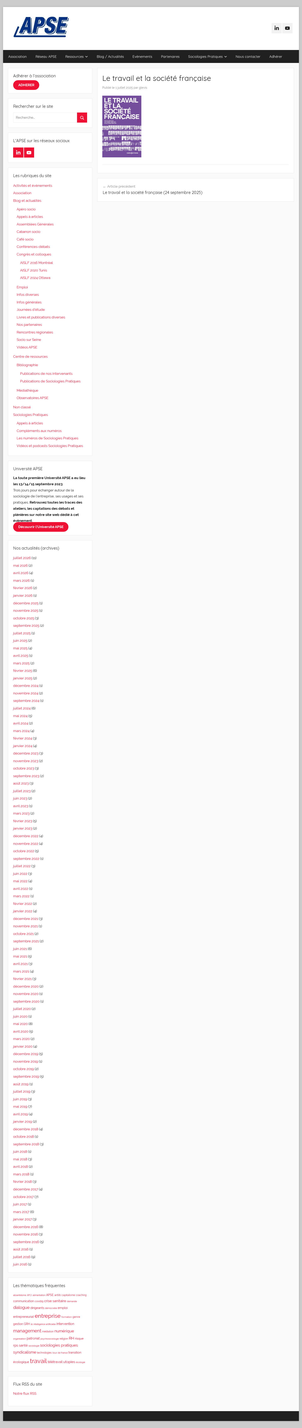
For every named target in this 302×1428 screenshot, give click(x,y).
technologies (44, 1352)
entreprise (48, 1316)
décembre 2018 (25, 1129)
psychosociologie (49, 1338)
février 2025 (22, 671)
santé (23, 1345)
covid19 (39, 1301)
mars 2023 (21, 813)
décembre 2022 (25, 836)
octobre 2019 (23, 1069)
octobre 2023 (23, 768)
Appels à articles (30, 217)
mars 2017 (21, 1212)
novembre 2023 (25, 761)
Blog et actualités (27, 201)
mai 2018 (20, 1159)
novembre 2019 (25, 1061)
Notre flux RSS (24, 1393)
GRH (27, 1324)
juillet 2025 (22, 633)
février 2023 (22, 821)
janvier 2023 (22, 828)
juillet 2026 (22, 558)
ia (32, 1324)
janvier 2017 (22, 1219)
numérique (64, 1331)
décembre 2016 (25, 1227)
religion (64, 1338)
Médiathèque (27, 390)
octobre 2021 (23, 934)
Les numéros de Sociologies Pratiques (47, 438)
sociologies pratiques (59, 1345)
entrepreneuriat (23, 1316)
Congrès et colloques (34, 254)
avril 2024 (20, 723)
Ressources (74, 56)
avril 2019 (20, 1114)
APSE (50, 1295)
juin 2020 (20, 1016)
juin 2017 (20, 1204)
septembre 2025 (26, 625)
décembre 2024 (25, 686)
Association (17, 56)
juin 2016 (20, 1264)
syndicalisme (24, 1352)
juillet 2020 (22, 1009)
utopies (69, 1362)
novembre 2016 (25, 1234)
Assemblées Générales (35, 224)
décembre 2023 (25, 753)
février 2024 (22, 738)
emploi (63, 1308)
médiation (48, 1331)
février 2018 (22, 1182)
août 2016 (21, 1249)
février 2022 (22, 904)
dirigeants (37, 1308)
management (27, 1330)
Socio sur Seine (29, 340)
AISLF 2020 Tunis (33, 270)
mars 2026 (21, 580)
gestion (18, 1324)
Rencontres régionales (35, 332)
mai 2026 (20, 565)
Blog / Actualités (110, 56)
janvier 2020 (22, 1046)
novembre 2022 (25, 844)
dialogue (21, 1307)
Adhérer (275, 56)
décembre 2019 (25, 1054)
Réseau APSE (46, 56)
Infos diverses (28, 295)
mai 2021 (20, 956)
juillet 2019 (21, 1091)
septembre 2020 (26, 1001)
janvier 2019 (22, 1121)
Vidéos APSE (27, 347)
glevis (143, 87)
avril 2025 (20, 656)
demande (72, 1301)
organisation (19, 1338)
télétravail (55, 1362)
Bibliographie (27, 365)
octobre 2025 (23, 618)
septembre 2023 (26, 776)
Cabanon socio (28, 232)
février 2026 (22, 588)
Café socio (25, 239)
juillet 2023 (22, 791)
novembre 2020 (25, 994)
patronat (33, 1338)
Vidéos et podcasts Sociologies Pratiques (50, 446)
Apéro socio (26, 209)
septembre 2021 (26, 941)
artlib (57, 1295)
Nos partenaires (29, 325)
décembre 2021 (25, 919)
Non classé (22, 407)
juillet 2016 (21, 1257)
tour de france (60, 1352)
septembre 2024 (26, 701)
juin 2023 (20, 798)
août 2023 (21, 783)
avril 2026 (20, 573)
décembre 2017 (25, 1189)
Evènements (142, 56)
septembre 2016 (26, 1242)
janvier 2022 (22, 911)
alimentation (39, 1295)
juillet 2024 (22, 708)
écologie (80, 1362)
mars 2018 (21, 1174)
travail (38, 1360)
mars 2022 (21, 896)
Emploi (22, 287)
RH (71, 1338)
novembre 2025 (25, 610)
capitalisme (68, 1295)
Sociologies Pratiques (205, 56)
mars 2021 (21, 971)
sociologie (34, 1345)
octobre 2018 (23, 1136)
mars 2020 (21, 1039)
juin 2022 (20, 874)
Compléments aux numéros (39, 431)
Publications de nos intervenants (46, 374)
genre (76, 1316)
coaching (81, 1295)
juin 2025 (20, 641)
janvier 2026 (22, 595)
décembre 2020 (26, 986)
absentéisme (19, 1295)
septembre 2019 (26, 1076)
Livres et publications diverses (41, 317)
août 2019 (21, 1084)
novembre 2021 (25, 926)
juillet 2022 (22, 866)
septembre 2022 (26, 859)
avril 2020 (20, 1031)
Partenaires (170, 56)
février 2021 (22, 979)
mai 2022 (20, 881)
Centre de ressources (30, 356)
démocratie (51, 1308)
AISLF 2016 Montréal (36, 263)
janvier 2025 (22, 678)
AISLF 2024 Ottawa (35, 278)
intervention (65, 1324)
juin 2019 (20, 1099)
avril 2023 (20, 806)
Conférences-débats (33, 247)
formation (66, 1317)
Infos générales (29, 302)
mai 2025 (20, 648)
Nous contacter (248, 56)
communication (23, 1301)
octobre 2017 (23, 1197)
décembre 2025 (25, 603)
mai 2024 (20, 716)
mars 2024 (21, 731)
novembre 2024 (25, 693)
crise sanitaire (55, 1301)
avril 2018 (20, 1166)
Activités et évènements (32, 185)
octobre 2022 (23, 851)
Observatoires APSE (32, 398)
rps (15, 1345)
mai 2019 (20, 1106)
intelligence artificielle (44, 1324)
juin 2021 (20, 949)
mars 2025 (21, 663)
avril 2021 (20, 964)
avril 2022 (20, 889)
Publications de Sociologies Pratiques (50, 381)
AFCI (29, 1295)
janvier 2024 (22, 746)
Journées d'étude (31, 310)
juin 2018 (20, 1151)
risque (79, 1338)
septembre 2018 (26, 1144)
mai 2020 (20, 1024)
